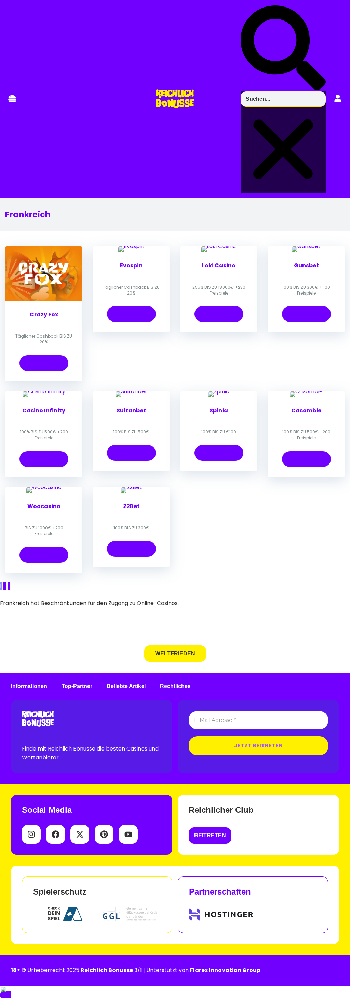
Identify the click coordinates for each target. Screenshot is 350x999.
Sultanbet (131, 410)
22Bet (131, 506)
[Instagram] (31, 834)
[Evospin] (131, 246)
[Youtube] (128, 834)
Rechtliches (175, 686)
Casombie (306, 410)
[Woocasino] (44, 487)
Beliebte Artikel (126, 686)
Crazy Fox (44, 314)
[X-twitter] (79, 834)
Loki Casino (218, 265)
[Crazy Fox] (43, 299)
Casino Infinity (43, 410)
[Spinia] (218, 391)
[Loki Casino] (218, 246)
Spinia (219, 410)
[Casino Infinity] (44, 391)
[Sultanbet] (131, 391)
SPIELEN (44, 363)
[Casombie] (306, 391)
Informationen (29, 686)
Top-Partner (77, 686)
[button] (12, 99)
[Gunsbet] (306, 246)
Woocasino (43, 506)
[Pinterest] (104, 834)
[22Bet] (131, 487)
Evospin (131, 265)
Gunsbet (306, 265)
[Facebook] (55, 834)
